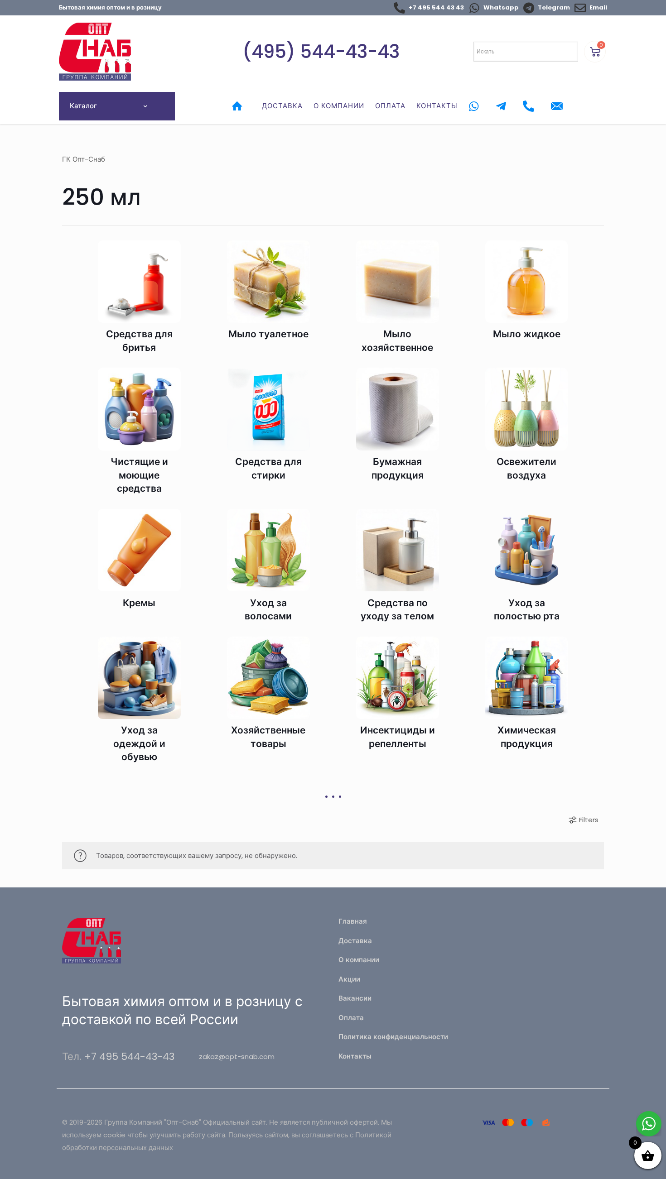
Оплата (351, 1017)
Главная (352, 921)
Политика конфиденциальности (393, 1036)
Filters (588, 819)
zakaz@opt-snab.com (237, 1056)
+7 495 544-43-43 (129, 1057)
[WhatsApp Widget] (648, 1123)
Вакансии (355, 998)
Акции (349, 979)
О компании (358, 959)
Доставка (355, 940)
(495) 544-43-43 (321, 51)
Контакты (355, 1056)
